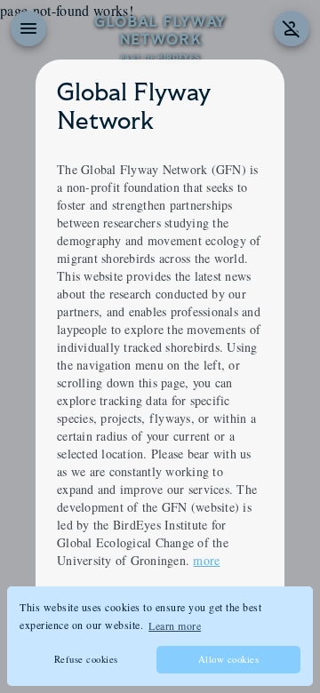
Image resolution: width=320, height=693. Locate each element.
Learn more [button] (174, 625)
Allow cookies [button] (228, 659)
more (206, 560)
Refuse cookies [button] (86, 659)
